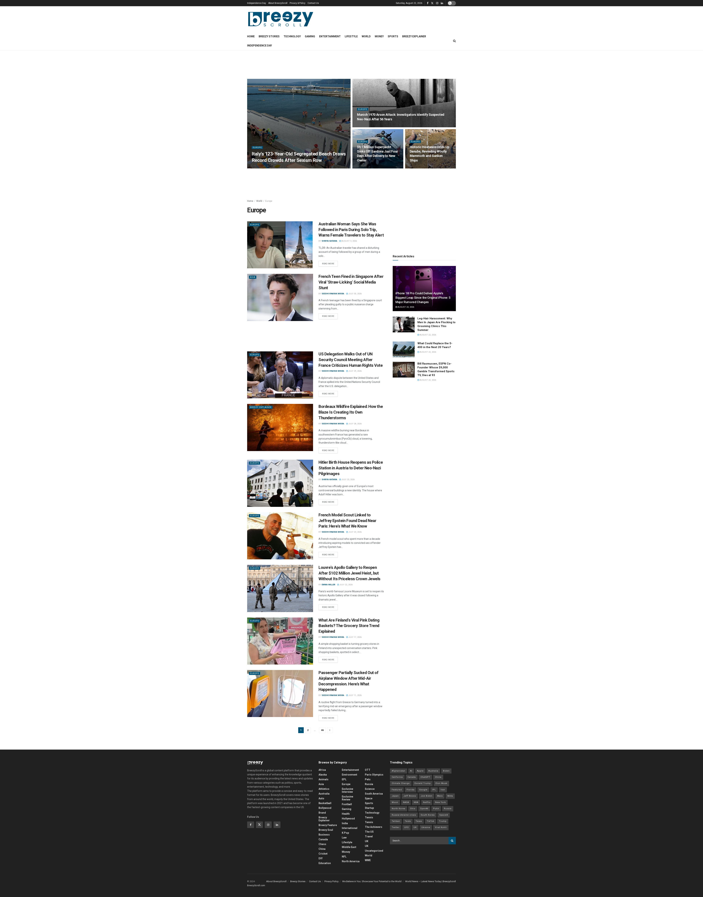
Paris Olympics (374, 774)
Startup (369, 807)
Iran (443, 790)
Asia (252, 277)
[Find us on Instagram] (437, 3)
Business (324, 834)
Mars (440, 796)
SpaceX (443, 815)
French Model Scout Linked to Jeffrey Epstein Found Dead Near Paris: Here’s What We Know (347, 521)
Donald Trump (422, 783)
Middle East (349, 847)
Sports (393, 36)
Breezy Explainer (414, 36)
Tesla (408, 821)
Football (347, 804)
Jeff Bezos (409, 796)
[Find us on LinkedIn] (442, 3)
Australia (324, 793)
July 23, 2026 (348, 479)
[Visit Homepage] (280, 19)
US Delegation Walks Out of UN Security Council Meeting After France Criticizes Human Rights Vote (351, 360)
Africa (322, 769)
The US (369, 831)
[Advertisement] (351, 64)
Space (368, 798)
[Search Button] (454, 41)
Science (370, 788)
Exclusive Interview (347, 790)
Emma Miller (328, 584)
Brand (322, 812)
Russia (369, 784)
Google (423, 790)
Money (379, 36)
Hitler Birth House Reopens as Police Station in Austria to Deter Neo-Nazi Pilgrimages (351, 468)
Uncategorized (374, 850)
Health (346, 813)
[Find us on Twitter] (432, 3)
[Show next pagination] (330, 730)
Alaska (323, 774)
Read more (330, 263)
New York (440, 802)
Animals (323, 779)
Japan (395, 796)
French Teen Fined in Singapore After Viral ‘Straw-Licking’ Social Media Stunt (351, 282)
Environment (349, 774)
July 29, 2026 (355, 371)
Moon (395, 802)
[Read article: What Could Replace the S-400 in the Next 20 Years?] (404, 349)
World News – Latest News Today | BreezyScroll (430, 881)
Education (325, 863)
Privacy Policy (331, 881)
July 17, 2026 (355, 637)
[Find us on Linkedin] (277, 824)
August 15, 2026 (367, 167)
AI (411, 771)
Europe (257, 147)
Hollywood (348, 818)
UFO (406, 827)
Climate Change (401, 783)
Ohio (412, 808)
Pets (368, 779)
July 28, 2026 (355, 424)
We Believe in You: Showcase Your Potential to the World (371, 881)
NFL (344, 856)
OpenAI (424, 808)
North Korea (398, 808)
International (349, 828)
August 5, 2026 (419, 167)
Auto (321, 798)
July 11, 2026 (355, 695)
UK (366, 841)
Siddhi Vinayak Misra (333, 293)
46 (322, 730)
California (397, 777)
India (345, 823)
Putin (436, 808)
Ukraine (425, 827)
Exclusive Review (347, 798)
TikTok (430, 821)
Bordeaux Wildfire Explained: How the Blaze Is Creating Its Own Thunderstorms (351, 412)
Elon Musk (441, 783)
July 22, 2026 (346, 584)
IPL (434, 790)
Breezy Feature (328, 825)
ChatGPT (425, 777)
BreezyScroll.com (256, 885)
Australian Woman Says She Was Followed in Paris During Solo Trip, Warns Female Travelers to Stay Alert (351, 230)
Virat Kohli (441, 827)
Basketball (325, 803)
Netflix (426, 802)
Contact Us (313, 3)
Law (344, 837)
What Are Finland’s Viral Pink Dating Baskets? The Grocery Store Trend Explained (349, 626)
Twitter (395, 827)
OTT (367, 769)
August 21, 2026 (282, 167)
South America (374, 793)
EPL (344, 779)
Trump (443, 821)
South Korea (428, 815)
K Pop (345, 832)
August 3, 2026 (349, 241)
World (366, 36)
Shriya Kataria (262, 167)
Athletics (324, 788)
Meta (450, 796)
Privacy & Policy (297, 3)
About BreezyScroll (277, 3)
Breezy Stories (269, 36)
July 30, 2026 (355, 293)
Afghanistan (398, 771)
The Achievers (373, 826)
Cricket (323, 853)
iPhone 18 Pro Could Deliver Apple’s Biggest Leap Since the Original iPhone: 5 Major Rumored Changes (423, 297)
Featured (397, 790)
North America (351, 861)
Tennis (369, 817)
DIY (321, 858)
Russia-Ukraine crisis (404, 815)
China (322, 848)
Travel (369, 836)
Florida (410, 790)
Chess (322, 844)
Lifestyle (351, 36)
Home (251, 36)
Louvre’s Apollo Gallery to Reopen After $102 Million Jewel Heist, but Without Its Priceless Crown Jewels (349, 573)
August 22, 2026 (405, 307)
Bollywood (325, 807)
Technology (292, 36)
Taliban (396, 821)
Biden (446, 771)
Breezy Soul (326, 829)
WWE (368, 860)
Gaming (310, 36)
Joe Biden (426, 796)
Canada (323, 839)
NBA (416, 802)
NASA (406, 802)
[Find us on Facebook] (427, 3)
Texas (419, 821)
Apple (420, 771)
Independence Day (256, 3)
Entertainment (330, 36)
